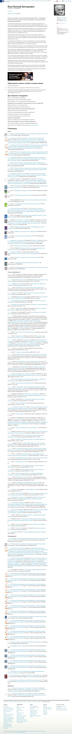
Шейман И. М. (12, 344)
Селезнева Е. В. (32, 343)
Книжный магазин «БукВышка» (47, 708)
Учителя (18, 348)
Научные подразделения (33, 706)
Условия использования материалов (22, 731)
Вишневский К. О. (25, 549)
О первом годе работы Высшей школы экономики (34, 532)
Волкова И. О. (19, 179)
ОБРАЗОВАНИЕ (19, 704)
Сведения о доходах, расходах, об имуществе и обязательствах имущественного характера (8, 719)
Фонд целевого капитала (7, 715)
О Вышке (29, 701)
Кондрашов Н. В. (40, 138)
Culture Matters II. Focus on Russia (18, 646)
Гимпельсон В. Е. (17, 221)
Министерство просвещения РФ (61, 708)
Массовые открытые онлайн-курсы (61, 709)
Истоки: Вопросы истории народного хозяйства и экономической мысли (26, 675)
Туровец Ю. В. (38, 562)
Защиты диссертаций (33, 711)
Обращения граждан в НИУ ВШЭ (8, 714)
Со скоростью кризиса (21, 352)
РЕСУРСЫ (45, 704)
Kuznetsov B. (14, 373)
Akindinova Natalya (15, 300)
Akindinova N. (25, 199)
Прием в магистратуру (20, 712)
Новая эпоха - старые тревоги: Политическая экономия (27, 257)
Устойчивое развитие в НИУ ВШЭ (8, 708)
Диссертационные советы (34, 710)
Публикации (45, 714)
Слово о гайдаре (19, 413)
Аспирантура (19, 714)
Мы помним (10, 10)
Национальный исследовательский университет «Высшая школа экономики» (15, 701)
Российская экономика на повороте (38, 304)
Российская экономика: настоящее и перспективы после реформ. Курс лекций (28, 543)
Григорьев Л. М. (19, 493)
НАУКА (31, 704)
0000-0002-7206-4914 (63, 17)
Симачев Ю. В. (14, 548)
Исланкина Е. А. (11, 564)
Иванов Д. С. (17, 564)
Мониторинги (32, 708)
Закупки (4, 712)
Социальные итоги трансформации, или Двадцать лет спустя (32, 395)
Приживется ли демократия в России (23, 190)
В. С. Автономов (27, 681)
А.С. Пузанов (26, 569)
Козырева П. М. (11, 341)
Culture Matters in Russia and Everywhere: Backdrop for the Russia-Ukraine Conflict (28, 616)
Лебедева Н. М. (19, 439)
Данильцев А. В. (41, 548)
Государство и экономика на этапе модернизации (26, 231)
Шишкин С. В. (35, 240)
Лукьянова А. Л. (20, 220)
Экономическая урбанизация (35, 569)
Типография (45, 710)
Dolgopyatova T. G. (21, 373)
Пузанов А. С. (26, 343)
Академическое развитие (34, 712)
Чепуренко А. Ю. (14, 252)
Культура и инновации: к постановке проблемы (33, 439)
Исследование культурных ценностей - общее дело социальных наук (31, 457)
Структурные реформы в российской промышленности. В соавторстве (26, 642)
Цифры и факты (5, 706)
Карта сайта (43, 731)
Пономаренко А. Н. (35, 393)
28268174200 (65, 20)
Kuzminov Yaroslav (23, 279)
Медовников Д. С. (43, 559)
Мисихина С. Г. (11, 562)
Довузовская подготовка (20, 707)
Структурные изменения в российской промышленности (27, 262)
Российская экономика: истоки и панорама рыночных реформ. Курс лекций (31, 267)
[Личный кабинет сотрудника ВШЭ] (68, 1)
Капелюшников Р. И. (26, 221)
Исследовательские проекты (34, 707)
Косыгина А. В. (40, 179)
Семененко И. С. (17, 419)
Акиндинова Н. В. (14, 138)
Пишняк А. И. (38, 341)
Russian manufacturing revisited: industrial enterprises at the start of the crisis (24, 375)
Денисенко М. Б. (33, 138)
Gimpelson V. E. (30, 688)
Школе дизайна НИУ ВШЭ (21, 732)
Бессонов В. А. (21, 145)
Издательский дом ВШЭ (46, 707)
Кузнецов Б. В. (34, 221)
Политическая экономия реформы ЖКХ (24, 383)
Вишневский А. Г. (14, 240)
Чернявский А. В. (30, 562)
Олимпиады (18, 708)
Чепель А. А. (24, 562)
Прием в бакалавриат (20, 710)
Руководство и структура (7, 707)
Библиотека (45, 706)
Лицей (18, 706)
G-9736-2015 (63, 19)
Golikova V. (28, 373)
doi (29, 135)
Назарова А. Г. (18, 562)
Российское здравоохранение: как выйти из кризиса (29, 498)
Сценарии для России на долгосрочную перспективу (28, 361)
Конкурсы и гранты (33, 714)
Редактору (67, 731)
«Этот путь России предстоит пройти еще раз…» (27, 427)
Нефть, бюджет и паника (21, 461)
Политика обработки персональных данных (35, 731)
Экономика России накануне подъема (23, 195)
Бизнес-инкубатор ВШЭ (20, 718)
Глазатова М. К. (11, 549)
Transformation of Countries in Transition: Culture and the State (29, 287)
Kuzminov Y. (13, 489)
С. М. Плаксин (21, 328)
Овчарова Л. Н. (31, 341)
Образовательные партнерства (21, 719)
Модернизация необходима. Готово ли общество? (28, 482)
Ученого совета (13, 13)
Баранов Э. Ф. (35, 561)
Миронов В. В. (11, 221)
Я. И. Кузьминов (26, 326)
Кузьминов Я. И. (21, 173)
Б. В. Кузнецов (15, 224)
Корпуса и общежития (6, 711)
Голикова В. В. (27, 220)
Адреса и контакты (14, 731)
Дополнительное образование (21, 715)
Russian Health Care (30, 489)
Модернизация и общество (23, 477)
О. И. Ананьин (35, 681)
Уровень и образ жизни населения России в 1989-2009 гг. (28, 344)
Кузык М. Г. (31, 549)
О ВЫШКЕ (5, 704)
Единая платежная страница (7, 726)
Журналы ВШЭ (45, 712)
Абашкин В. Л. (44, 562)
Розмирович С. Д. (13, 551)
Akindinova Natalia (15, 279)
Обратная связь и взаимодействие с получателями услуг (22, 722)
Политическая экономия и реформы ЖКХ (24, 235)
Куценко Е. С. (37, 549)
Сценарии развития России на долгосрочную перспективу (27, 203)
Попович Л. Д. (19, 343)
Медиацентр (45, 711)
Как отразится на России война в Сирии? (25, 332)
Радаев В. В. (22, 502)
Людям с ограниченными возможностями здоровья (7, 725)
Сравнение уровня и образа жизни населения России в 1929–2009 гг (32, 354)
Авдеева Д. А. (26, 138)
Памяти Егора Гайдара (20, 403)
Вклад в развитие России (33, 125)
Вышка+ (18, 711)
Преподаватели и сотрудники (36, 701)
